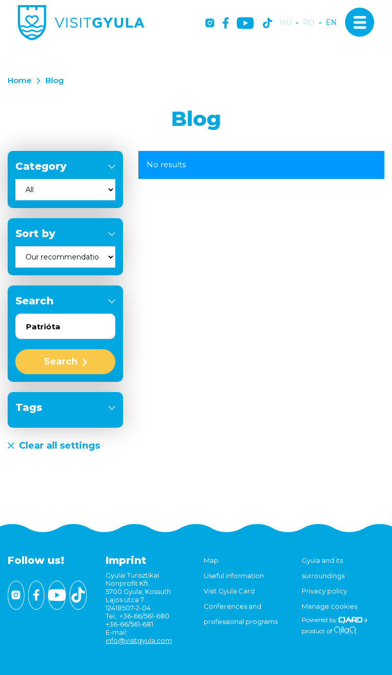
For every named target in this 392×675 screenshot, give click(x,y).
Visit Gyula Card (229, 591)
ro (308, 22)
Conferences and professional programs (241, 614)
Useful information (234, 576)
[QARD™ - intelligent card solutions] (350, 620)
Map (211, 560)
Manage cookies (329, 606)
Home (20, 80)
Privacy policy (324, 591)
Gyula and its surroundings (323, 568)
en (331, 22)
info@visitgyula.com (139, 640)
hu (285, 22)
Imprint (126, 560)
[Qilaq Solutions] (345, 631)
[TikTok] (267, 23)
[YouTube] (245, 24)
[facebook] (226, 23)
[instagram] (209, 23)
